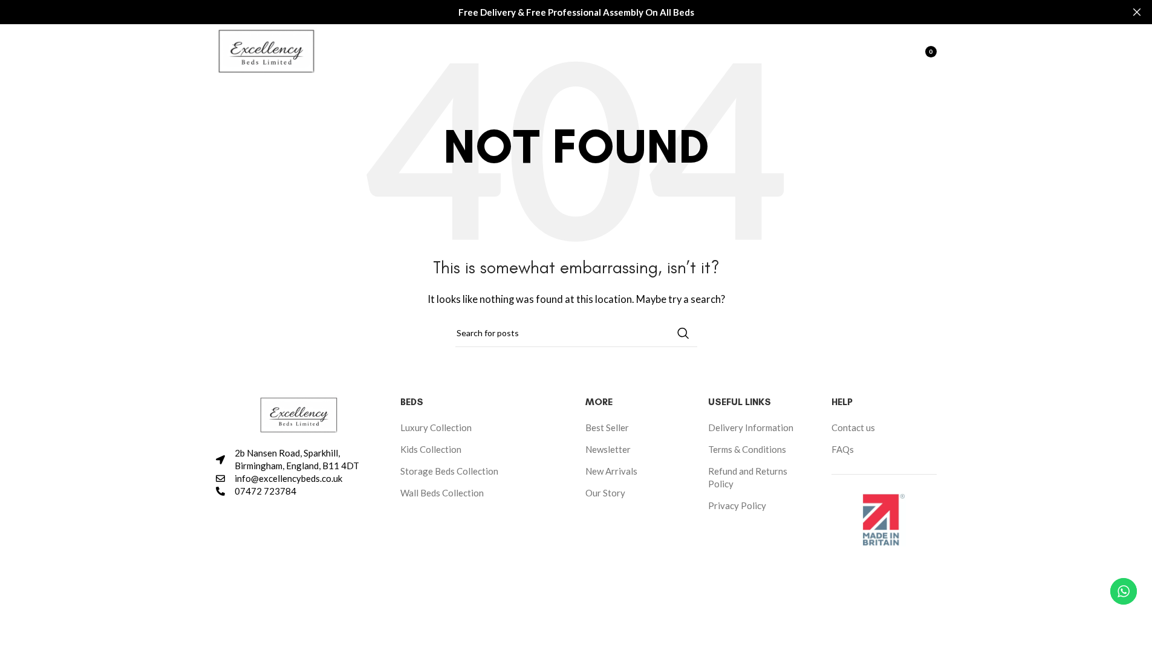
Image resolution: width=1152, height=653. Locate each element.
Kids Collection (430, 449)
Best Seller (607, 427)
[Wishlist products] (891, 51)
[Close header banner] (1137, 12)
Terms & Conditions (747, 449)
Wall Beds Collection (442, 492)
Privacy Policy (737, 505)
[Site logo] (266, 50)
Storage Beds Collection (449, 471)
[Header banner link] (576, 12)
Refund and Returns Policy (747, 477)
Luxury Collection (436, 427)
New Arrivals (611, 471)
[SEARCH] (683, 333)
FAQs (842, 449)
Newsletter (608, 449)
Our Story (605, 492)
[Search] (866, 51)
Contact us (853, 427)
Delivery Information (750, 427)
